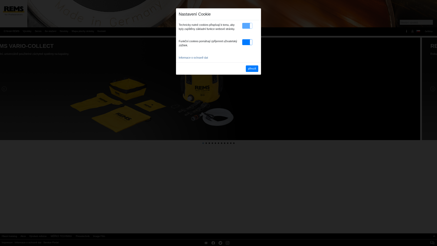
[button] (247, 26)
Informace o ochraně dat (193, 57)
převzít (252, 68)
